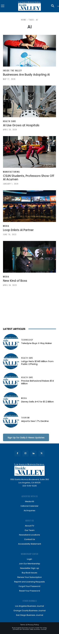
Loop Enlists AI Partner (18, 230)
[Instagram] (25, 453)
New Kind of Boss (15, 281)
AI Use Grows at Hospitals (21, 125)
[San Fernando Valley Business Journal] (29, 6)
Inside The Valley (12, 71)
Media (6, 226)
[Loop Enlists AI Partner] (29, 206)
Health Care (9, 121)
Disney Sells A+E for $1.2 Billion (37, 401)
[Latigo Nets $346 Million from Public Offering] (11, 361)
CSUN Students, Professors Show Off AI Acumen (28, 177)
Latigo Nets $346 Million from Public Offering (37, 363)
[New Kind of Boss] (29, 257)
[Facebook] (17, 453)
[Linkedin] (33, 453)
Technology (27, 340)
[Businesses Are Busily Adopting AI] (29, 51)
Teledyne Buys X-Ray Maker (36, 343)
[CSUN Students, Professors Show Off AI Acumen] (29, 152)
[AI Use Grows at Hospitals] (29, 101)
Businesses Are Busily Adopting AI (26, 75)
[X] (41, 453)
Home (23, 19)
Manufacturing (11, 172)
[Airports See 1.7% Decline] (11, 420)
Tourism (25, 418)
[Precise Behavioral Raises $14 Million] (11, 381)
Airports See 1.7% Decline (35, 421)
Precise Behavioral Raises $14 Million (37, 382)
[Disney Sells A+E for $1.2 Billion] (11, 400)
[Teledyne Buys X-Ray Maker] (11, 342)
